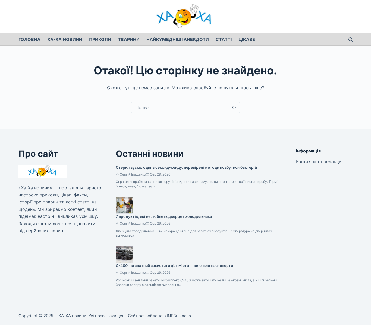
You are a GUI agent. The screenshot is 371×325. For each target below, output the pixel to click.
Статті (224, 39)
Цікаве (246, 39)
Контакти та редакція (319, 161)
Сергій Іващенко (133, 174)
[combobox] (180, 107)
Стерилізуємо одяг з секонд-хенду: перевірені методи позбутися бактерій (186, 167)
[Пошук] (350, 39)
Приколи (100, 39)
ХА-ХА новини (64, 39)
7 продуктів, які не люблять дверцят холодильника (164, 216)
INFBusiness (179, 315)
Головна (29, 39)
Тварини (129, 39)
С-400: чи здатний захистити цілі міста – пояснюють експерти (174, 265)
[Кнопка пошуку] (234, 107)
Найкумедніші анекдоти (177, 39)
